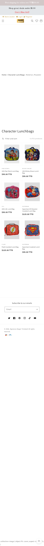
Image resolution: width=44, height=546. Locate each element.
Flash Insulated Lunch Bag (10, 247)
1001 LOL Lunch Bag (8, 209)
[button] (3, 20)
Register (29, 17)
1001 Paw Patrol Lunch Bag (10, 171)
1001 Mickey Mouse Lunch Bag (30, 172)
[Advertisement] (22, 48)
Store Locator (9, 17)
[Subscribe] (36, 309)
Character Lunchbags (16, 75)
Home (4, 75)
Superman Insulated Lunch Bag (31, 248)
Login (20, 17)
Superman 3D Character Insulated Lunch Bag (30, 210)
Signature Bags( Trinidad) (19, 329)
